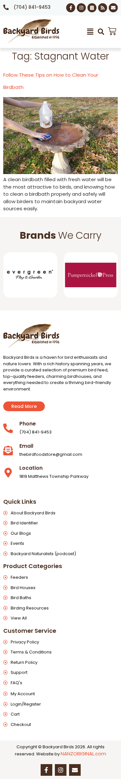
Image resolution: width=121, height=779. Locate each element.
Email (26, 446)
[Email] (8, 450)
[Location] (8, 472)
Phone (27, 423)
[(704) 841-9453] (6, 7)
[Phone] (8, 428)
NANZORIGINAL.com (83, 753)
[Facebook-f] (70, 7)
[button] (90, 32)
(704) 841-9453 (32, 7)
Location (31, 468)
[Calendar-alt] (91, 7)
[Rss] (102, 7)
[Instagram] (81, 7)
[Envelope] (113, 7)
